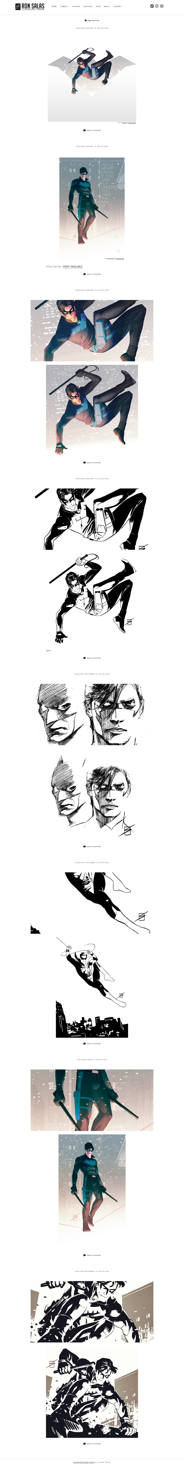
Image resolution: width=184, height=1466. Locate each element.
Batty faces (92, 714)
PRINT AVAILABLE (73, 266)
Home (54, 6)
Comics (63, 6)
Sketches (88, 6)
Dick (92, 519)
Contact (118, 6)
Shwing (92, 1100)
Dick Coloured (92, 330)
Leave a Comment (93, 130)
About (107, 6)
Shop (98, 6)
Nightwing (92, 903)
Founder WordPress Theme (83, 1462)
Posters (76, 6)
